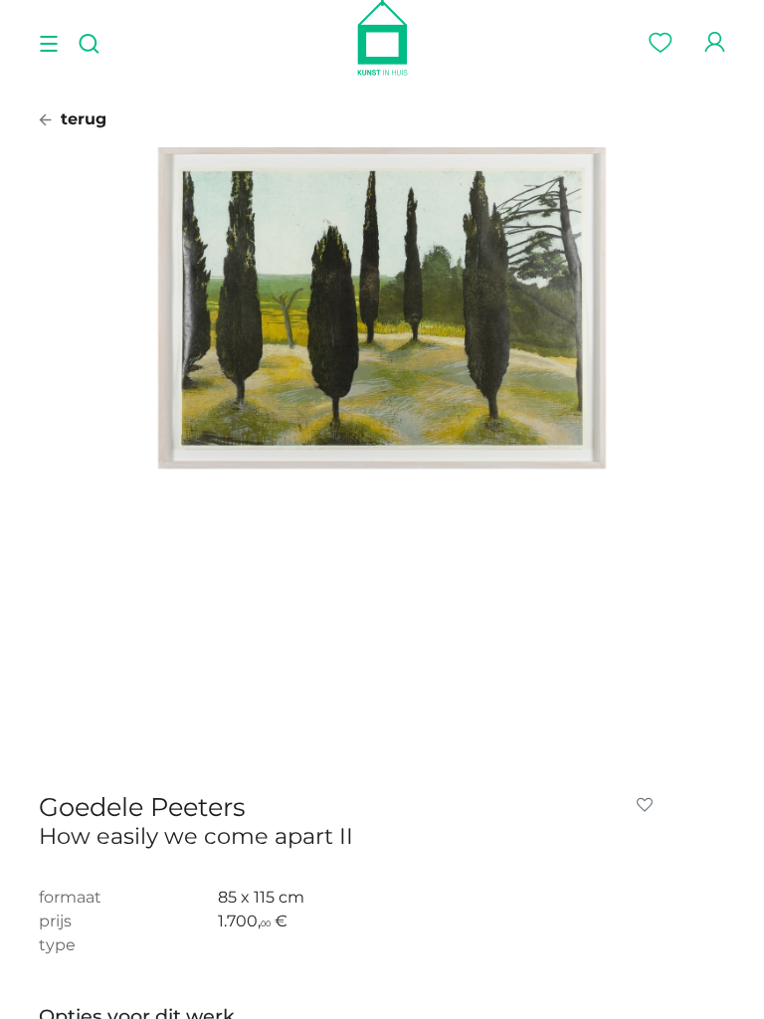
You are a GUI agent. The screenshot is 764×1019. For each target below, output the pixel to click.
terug (81, 118)
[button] (649, 805)
